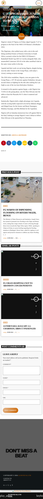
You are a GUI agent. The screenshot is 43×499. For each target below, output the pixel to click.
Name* (5, 378)
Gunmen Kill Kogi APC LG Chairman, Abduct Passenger (19, 327)
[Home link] (3, 3)
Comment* (7, 364)
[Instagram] (10, 485)
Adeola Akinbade (19, 135)
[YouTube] (4, 485)
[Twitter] (6, 485)
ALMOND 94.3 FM (24, 475)
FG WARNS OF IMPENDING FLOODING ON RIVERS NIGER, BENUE (19, 212)
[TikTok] (8, 485)
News (6, 9)
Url (4, 397)
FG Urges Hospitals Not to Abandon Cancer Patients (18, 284)
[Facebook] (12, 485)
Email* (5, 388)
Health (6, 279)
